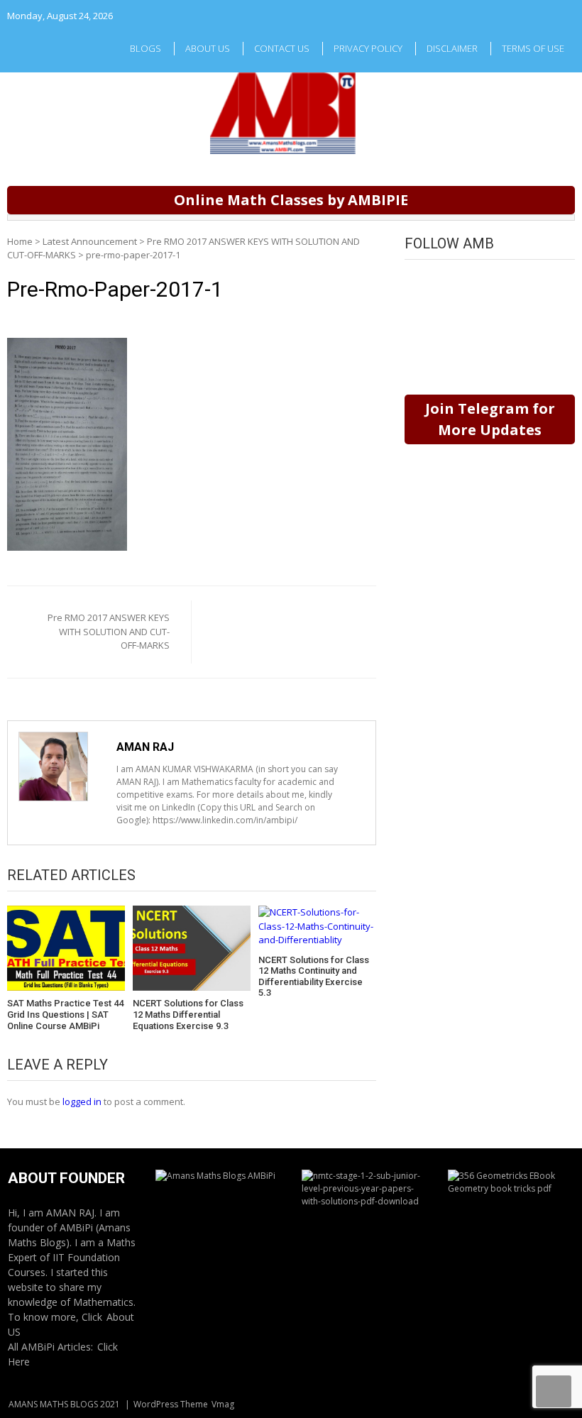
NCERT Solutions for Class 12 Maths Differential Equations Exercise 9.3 (188, 1014)
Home (20, 241)
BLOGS (145, 48)
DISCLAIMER (452, 48)
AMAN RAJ (145, 747)
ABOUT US (207, 48)
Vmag (223, 1404)
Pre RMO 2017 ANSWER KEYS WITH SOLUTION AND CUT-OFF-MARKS (109, 631)
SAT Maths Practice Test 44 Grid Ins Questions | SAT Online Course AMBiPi (65, 1014)
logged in (81, 1101)
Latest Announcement (90, 241)
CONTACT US (281, 48)
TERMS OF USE (533, 48)
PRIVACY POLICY (368, 48)
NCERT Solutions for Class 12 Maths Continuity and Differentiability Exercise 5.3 (313, 977)
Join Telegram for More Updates (490, 419)
